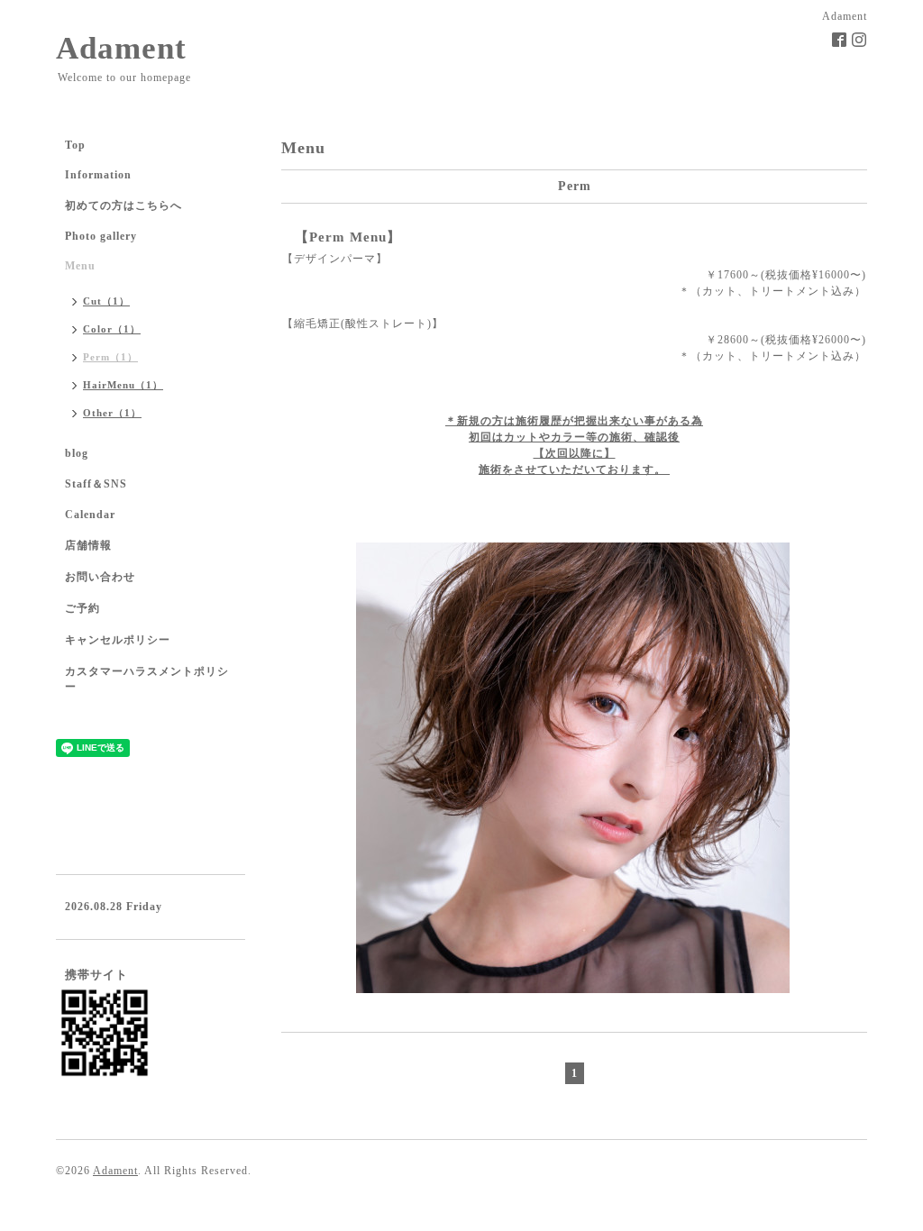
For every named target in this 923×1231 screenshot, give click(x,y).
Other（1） (112, 412)
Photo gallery (101, 236)
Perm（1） (110, 356)
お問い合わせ (100, 576)
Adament (121, 48)
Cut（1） (106, 301)
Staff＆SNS (96, 484)
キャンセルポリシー (117, 640)
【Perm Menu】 (348, 237)
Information (98, 175)
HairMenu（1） (123, 384)
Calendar (90, 514)
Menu (80, 266)
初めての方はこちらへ (123, 205)
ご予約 (82, 608)
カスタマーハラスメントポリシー (147, 679)
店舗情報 (88, 545)
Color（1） (112, 329)
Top (75, 145)
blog (76, 453)
